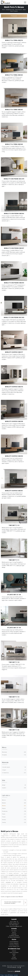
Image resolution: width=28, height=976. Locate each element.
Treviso (14, 817)
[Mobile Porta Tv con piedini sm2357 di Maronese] (14, 236)
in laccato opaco (14, 767)
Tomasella (14, 755)
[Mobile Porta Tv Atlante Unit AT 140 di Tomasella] (14, 616)
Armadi (14, 957)
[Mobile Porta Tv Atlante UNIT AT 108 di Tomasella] (14, 583)
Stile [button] (3, 780)
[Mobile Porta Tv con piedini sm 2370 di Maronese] (14, 167)
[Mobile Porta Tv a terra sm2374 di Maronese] (14, 28)
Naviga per (14, 16)
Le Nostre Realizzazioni (14, 937)
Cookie (6, 975)
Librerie (14, 951)
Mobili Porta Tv (18, 9)
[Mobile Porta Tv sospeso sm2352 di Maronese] (14, 444)
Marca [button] (4, 747)
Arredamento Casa (10, 9)
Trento (14, 814)
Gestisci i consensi (14, 975)
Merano (14, 805)
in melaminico (14, 772)
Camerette (14, 958)
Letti (14, 955)
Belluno (14, 800)
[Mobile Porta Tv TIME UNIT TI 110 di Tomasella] (14, 685)
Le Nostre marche (14, 935)
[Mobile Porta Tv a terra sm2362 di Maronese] (14, 98)
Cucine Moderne (14, 941)
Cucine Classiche (14, 943)
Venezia (14, 819)
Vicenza (14, 822)
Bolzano (14, 803)
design (14, 785)
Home (3, 9)
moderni (14, 788)
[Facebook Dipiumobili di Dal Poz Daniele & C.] (18, 967)
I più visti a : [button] (6, 795)
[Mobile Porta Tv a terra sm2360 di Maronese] (14, 132)
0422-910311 (15, 924)
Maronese (14, 752)
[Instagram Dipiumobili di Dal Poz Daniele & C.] (20, 967)
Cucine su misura (14, 945)
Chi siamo (14, 931)
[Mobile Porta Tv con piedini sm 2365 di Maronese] (14, 306)
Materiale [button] (5, 762)
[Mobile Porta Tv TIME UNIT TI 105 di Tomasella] (14, 718)
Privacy (2, 975)
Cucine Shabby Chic (14, 946)
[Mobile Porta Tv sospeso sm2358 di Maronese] (14, 409)
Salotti (14, 954)
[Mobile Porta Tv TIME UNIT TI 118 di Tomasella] (14, 650)
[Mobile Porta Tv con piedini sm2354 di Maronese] (14, 271)
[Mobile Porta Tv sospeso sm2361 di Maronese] (14, 479)
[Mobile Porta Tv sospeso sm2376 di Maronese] (14, 375)
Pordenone (14, 811)
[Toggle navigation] (25, 2)
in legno (14, 770)
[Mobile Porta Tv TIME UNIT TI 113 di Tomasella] (14, 513)
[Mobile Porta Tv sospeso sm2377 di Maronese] (14, 340)
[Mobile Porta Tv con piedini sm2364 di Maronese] (14, 202)
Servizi (14, 932)
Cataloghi (14, 934)
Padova (14, 808)
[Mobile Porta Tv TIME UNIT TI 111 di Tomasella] (14, 548)
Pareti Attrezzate (14, 952)
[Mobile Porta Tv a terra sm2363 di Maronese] (14, 63)
